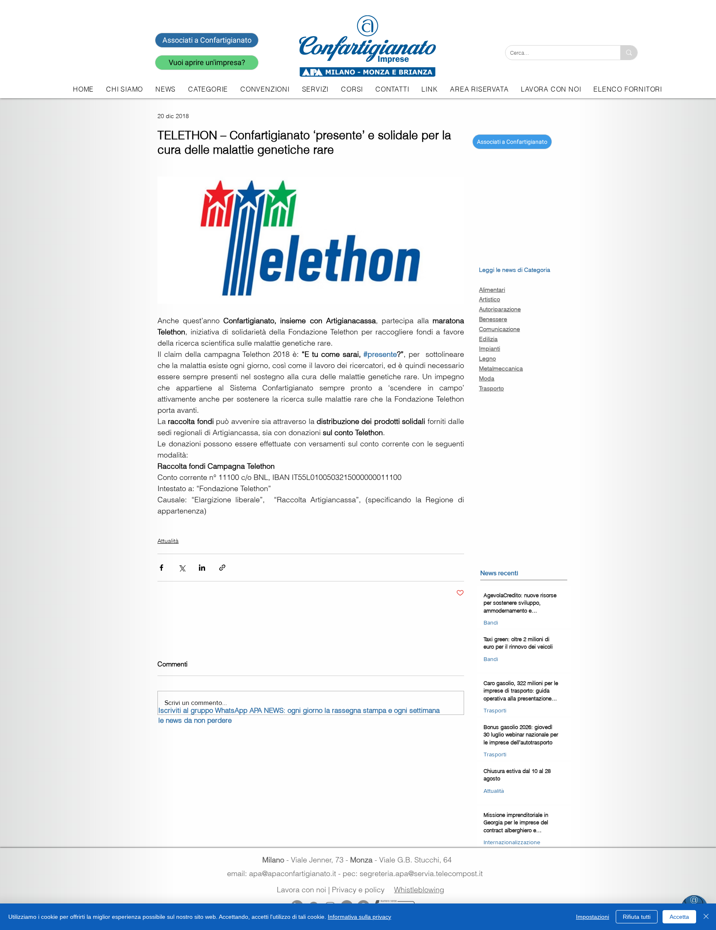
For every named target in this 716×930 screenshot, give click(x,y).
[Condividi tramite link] (222, 568)
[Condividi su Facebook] (161, 568)
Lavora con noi (301, 889)
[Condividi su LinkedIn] (202, 568)
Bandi (491, 622)
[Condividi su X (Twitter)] (182, 568)
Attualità (168, 541)
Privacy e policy (358, 889)
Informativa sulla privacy (359, 916)
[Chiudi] (706, 916)
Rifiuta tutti (637, 916)
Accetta (679, 916)
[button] (315, 89)
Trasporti (495, 710)
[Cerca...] (628, 53)
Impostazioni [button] (592, 916)
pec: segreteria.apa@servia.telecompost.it (415, 873)
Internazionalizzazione (512, 842)
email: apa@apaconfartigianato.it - (285, 873)
